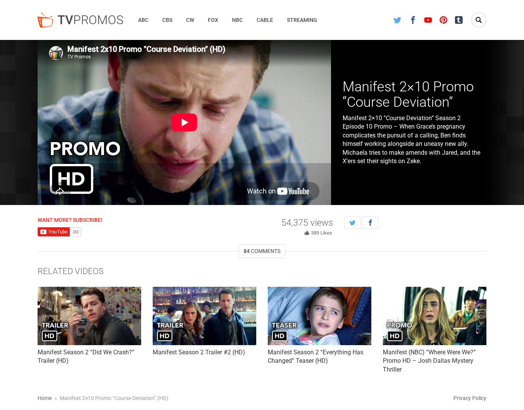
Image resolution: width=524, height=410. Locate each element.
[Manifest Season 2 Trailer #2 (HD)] (204, 316)
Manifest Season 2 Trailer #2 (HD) (199, 352)
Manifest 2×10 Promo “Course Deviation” (408, 94)
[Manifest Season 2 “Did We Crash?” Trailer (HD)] (89, 316)
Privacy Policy (469, 398)
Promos (91, 20)
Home (45, 398)
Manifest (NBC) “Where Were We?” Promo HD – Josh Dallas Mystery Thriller (429, 361)
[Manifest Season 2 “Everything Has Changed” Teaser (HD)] (319, 316)
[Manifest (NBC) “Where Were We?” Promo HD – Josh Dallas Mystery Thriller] (434, 316)
